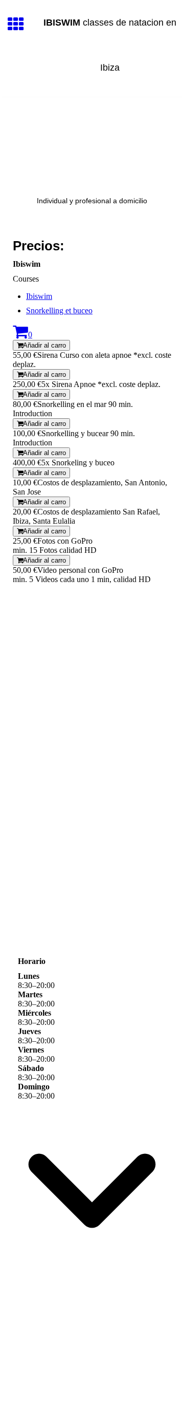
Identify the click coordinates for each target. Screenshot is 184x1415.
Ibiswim (39, 296)
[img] (92, 140)
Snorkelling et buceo (59, 310)
